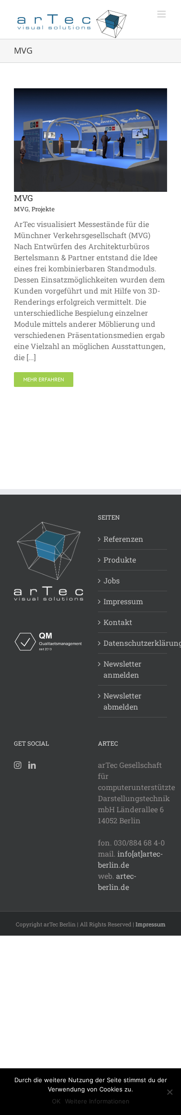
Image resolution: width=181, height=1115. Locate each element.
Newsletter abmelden (122, 701)
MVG (23, 197)
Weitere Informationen (97, 1101)
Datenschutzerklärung (132, 643)
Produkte (119, 559)
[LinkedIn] (32, 765)
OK (56, 1101)
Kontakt (117, 622)
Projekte (43, 209)
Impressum (123, 601)
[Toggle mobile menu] (162, 14)
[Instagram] (17, 765)
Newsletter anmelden (122, 669)
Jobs (111, 580)
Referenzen (123, 539)
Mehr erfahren (43, 379)
